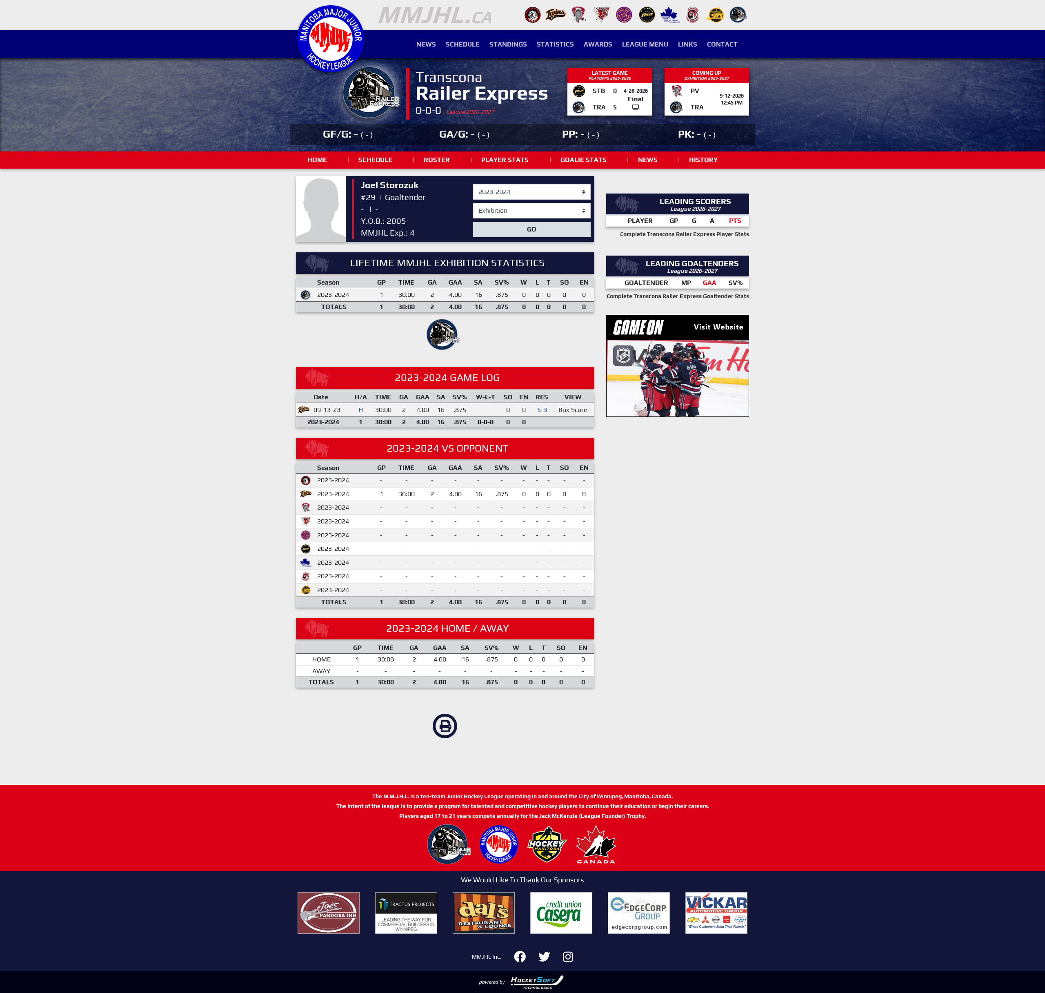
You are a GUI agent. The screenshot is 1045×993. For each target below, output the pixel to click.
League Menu (645, 44)
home (317, 160)
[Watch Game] (635, 107)
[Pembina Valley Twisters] (578, 14)
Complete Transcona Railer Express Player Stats (684, 234)
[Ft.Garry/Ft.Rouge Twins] (555, 14)
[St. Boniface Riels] (647, 14)
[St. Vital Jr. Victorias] (692, 14)
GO (531, 229)
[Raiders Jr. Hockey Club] (601, 14)
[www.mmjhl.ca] (330, 68)
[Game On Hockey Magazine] (677, 365)
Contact (722, 44)
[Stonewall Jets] (715, 14)
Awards (598, 44)
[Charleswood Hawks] (532, 14)
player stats (505, 160)
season (483, 184)
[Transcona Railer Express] (738, 14)
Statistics (555, 44)
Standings (508, 44)
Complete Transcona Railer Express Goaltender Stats (678, 296)
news (648, 160)
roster (437, 160)
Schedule (463, 44)
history (703, 160)
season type (491, 206)
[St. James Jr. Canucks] (669, 14)
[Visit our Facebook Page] (525, 955)
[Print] (445, 726)
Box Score (572, 410)
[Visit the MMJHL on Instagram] (568, 955)
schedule (375, 160)
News (426, 44)
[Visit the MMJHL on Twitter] (549, 955)
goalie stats (583, 160)
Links (687, 44)
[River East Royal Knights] (624, 14)
